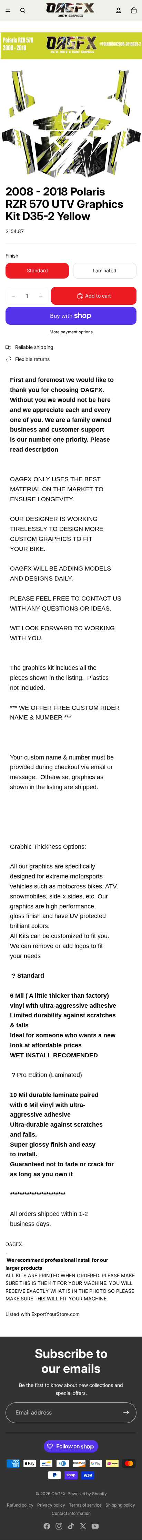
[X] (83, 1526)
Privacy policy (51, 1505)
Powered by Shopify (87, 1493)
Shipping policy (120, 1505)
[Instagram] (59, 1526)
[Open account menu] (118, 10)
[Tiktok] (71, 1526)
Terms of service (85, 1505)
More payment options (71, 332)
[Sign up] (126, 1413)
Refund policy (20, 1505)
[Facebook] (47, 1526)
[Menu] (8, 10)
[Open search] (22, 10)
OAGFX (58, 1493)
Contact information (71, 1513)
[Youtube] (95, 1526)
